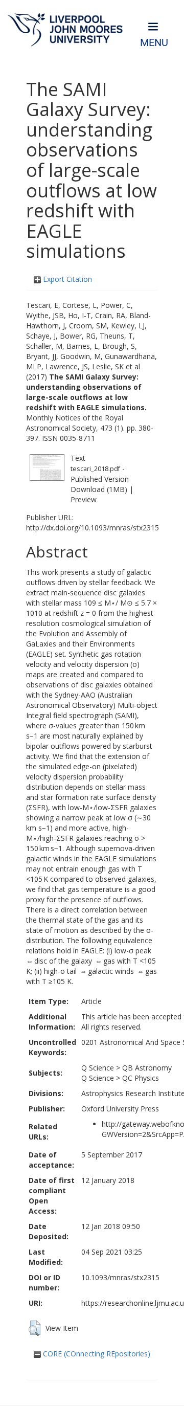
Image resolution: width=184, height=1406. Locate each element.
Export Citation (66, 279)
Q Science (97, 1068)
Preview (84, 499)
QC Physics (140, 1078)
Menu (154, 43)
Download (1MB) (99, 489)
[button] (34, 1328)
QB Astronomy (147, 1068)
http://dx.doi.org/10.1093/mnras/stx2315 (92, 527)
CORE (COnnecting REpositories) (95, 1353)
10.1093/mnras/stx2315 (120, 1277)
